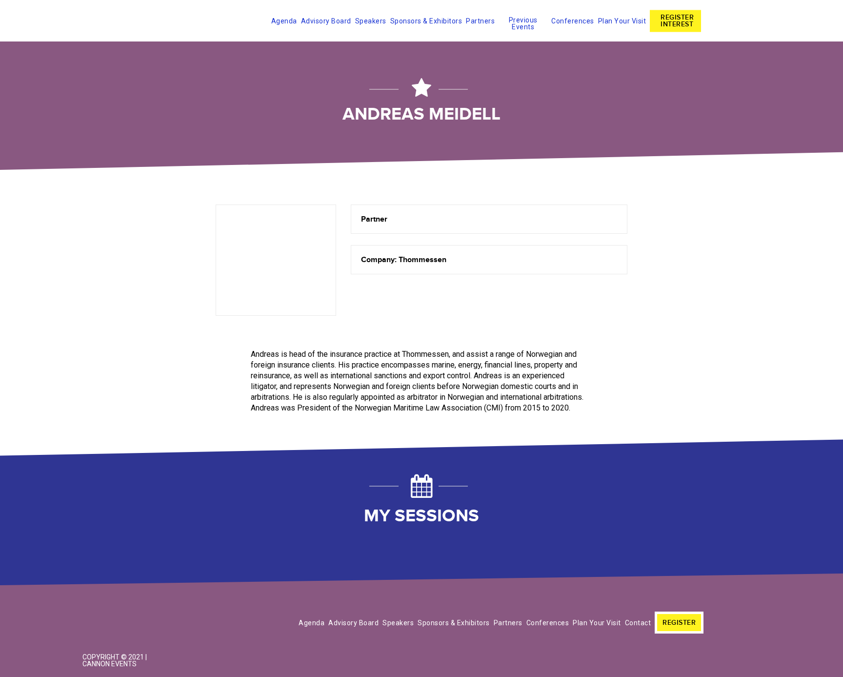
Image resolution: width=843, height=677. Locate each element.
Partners (480, 21)
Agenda (284, 21)
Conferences (572, 21)
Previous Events (523, 21)
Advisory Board (326, 21)
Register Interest (677, 20)
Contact (638, 623)
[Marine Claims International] (123, 602)
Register (679, 622)
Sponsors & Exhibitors (426, 21)
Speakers (370, 21)
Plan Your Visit (622, 21)
